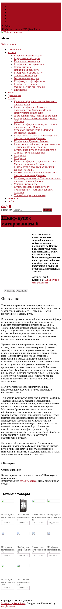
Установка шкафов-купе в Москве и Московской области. (33, 131)
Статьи (11, 98)
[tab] (9, 290)
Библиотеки (20, 89)
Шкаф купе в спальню (26, 84)
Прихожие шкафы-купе (26, 69)
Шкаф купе (20, 155)
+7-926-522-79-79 (22, 26)
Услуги (11, 92)
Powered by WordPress (13, 603)
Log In (11, 201)
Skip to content (8, 44)
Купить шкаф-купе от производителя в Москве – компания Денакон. (35, 162)
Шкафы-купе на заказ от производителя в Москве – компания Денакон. (36, 137)
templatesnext (8, 606)
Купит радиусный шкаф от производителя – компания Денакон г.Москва (37, 145)
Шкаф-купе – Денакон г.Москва (31, 141)
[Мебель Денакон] (11, 32)
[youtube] (9, 9)
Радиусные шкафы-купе (27, 58)
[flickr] (9, 12)
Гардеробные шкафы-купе (28, 72)
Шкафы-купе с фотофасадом (29, 81)
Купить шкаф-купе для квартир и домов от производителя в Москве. (37, 125)
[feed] (9, 15)
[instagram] (9, 18)
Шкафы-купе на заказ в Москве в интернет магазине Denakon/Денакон (37, 179)
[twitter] (9, 6)
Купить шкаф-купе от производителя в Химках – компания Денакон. (35, 151)
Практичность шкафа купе (28, 112)
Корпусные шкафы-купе (27, 61)
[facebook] (9, 4)
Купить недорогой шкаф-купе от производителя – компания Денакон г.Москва (33, 189)
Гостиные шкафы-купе (26, 78)
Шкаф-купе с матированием (29, 64)
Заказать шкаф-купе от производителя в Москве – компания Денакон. (35, 174)
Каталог (12, 52)
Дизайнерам (14, 95)
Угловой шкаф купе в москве (29, 195)
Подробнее (7, 523)
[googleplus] (9, 21)
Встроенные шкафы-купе (27, 55)
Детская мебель (22, 67)
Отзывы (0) (22, 290)
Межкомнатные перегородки (29, 87)
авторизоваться (28, 481)
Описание (9, 290)
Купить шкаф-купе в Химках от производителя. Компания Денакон (33, 108)
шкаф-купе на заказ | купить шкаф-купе (35, 115)
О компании (14, 49)
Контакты (13, 198)
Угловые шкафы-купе (25, 75)
